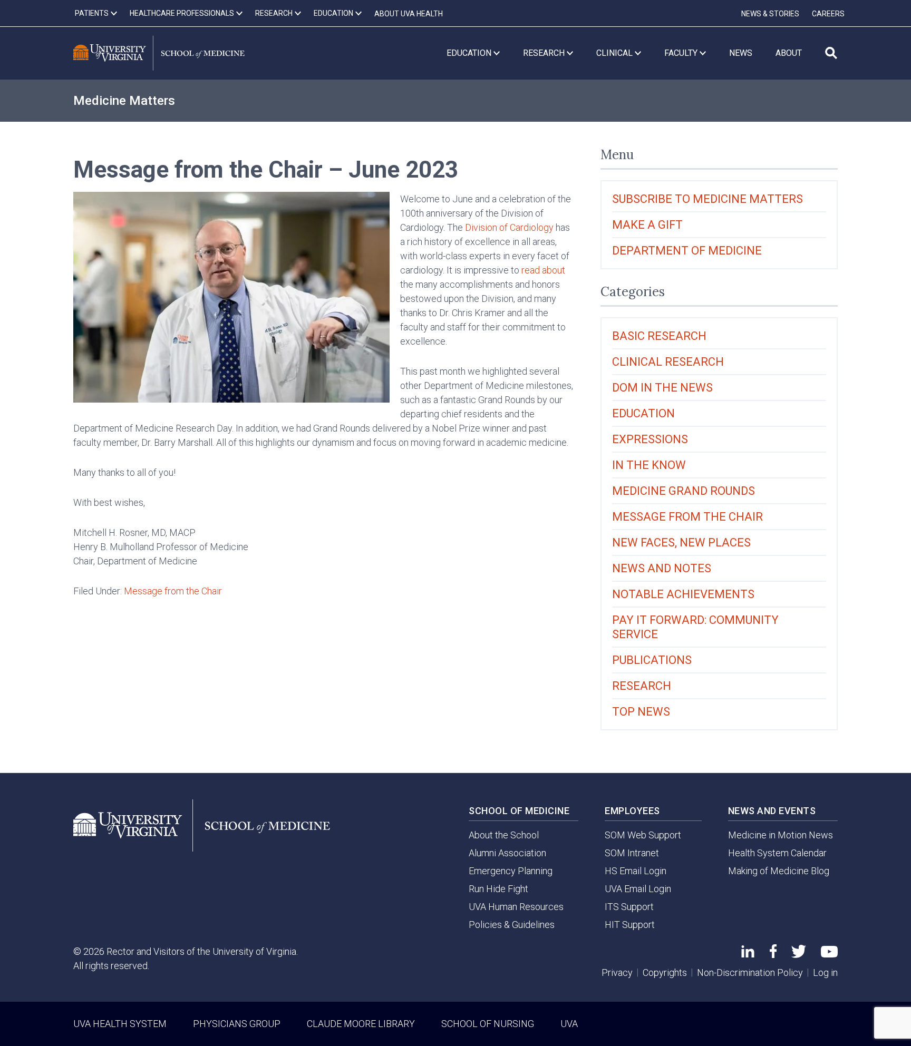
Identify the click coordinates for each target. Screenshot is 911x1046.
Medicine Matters (124, 100)
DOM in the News (662, 387)
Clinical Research (668, 361)
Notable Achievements (683, 594)
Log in (825, 972)
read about (543, 270)
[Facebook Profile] (773, 954)
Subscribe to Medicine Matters (707, 199)
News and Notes (661, 568)
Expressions (650, 439)
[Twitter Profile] (798, 954)
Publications (652, 660)
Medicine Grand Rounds (683, 490)
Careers (828, 13)
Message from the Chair (173, 591)
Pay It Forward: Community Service (695, 627)
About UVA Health (408, 13)
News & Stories (770, 13)
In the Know (649, 465)
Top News (641, 711)
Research (641, 685)
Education (643, 413)
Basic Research (659, 336)
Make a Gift (647, 224)
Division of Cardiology (509, 227)
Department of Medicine (687, 250)
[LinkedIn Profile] (748, 954)
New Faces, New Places (681, 542)
